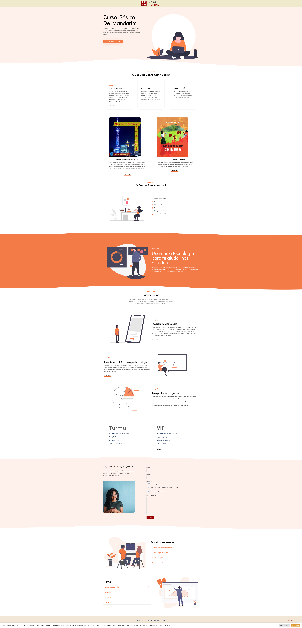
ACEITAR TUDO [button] (295, 625)
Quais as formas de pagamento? (162, 547)
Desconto (107, 602)
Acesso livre (145, 88)
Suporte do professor (180, 88)
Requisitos (108, 592)
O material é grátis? (158, 558)
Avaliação (108, 597)
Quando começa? (157, 563)
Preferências (150, 481)
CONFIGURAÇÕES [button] (284, 625)
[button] (175, 547)
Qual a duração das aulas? (160, 553)
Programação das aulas (112, 587)
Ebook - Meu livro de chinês (127, 159)
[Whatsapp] (289, 620)
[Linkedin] (292, 620)
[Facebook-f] (286, 620)
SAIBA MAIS (166, 625)
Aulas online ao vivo (116, 88)
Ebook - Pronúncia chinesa (175, 159)
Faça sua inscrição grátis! (118, 466)
